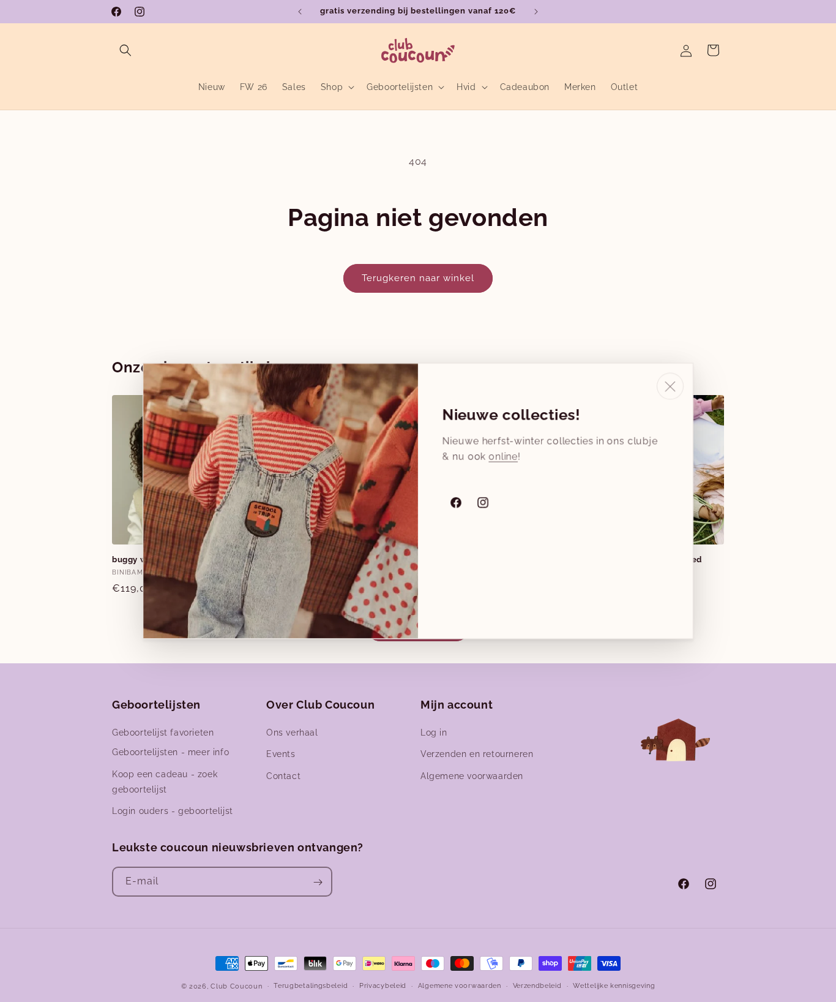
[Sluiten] (670, 386)
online (503, 456)
